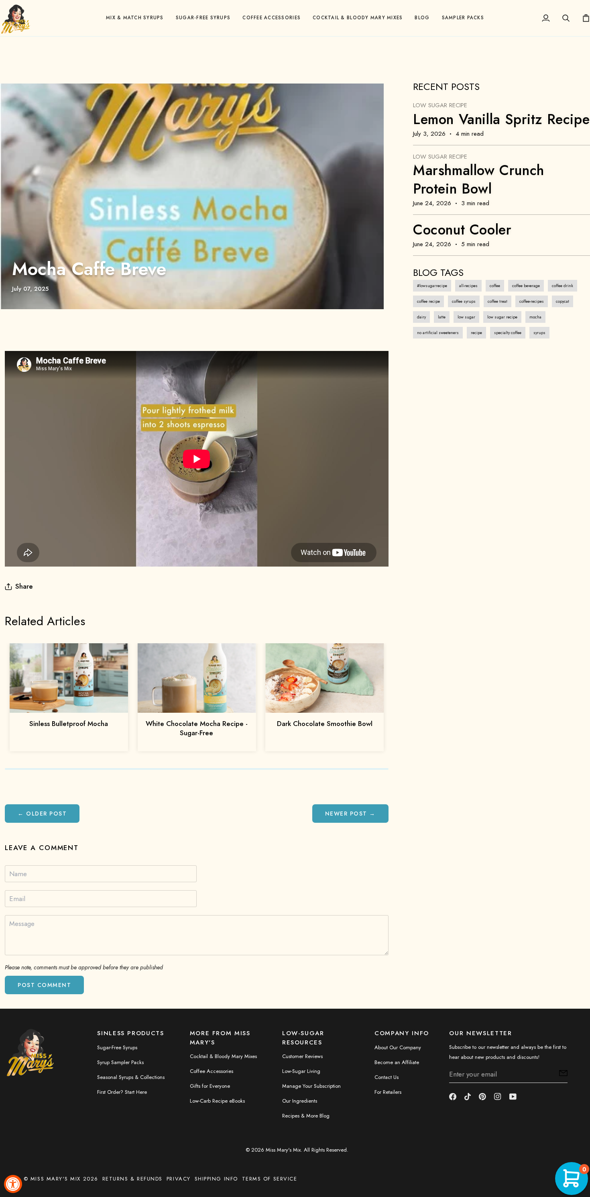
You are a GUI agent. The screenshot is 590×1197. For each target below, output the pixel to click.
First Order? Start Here (122, 1092)
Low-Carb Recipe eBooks (217, 1101)
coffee (495, 286)
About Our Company (397, 1047)
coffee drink (562, 286)
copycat (562, 301)
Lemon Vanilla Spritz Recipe (501, 119)
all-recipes (468, 286)
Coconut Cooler (462, 230)
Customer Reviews (302, 1056)
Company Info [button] (401, 1033)
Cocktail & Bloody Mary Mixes (223, 1056)
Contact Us (386, 1077)
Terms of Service (269, 1179)
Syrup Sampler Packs (120, 1062)
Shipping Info (216, 1179)
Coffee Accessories (211, 1071)
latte (442, 317)
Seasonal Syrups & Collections (131, 1077)
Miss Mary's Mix (283, 1150)
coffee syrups (464, 301)
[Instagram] (497, 1096)
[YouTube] (513, 1096)
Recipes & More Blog (306, 1116)
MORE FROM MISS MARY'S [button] (220, 1038)
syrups (539, 333)
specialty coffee (507, 333)
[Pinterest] (482, 1096)
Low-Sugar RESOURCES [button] (303, 1038)
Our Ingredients (299, 1101)
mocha (535, 317)
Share (24, 586)
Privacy (179, 1179)
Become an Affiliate (396, 1062)
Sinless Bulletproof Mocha (68, 723)
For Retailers (387, 1092)
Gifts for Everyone (210, 1086)
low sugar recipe (502, 317)
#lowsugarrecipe (432, 286)
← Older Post (42, 814)
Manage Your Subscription (311, 1086)
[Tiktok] (467, 1096)
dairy (421, 317)
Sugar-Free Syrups (117, 1047)
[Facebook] (452, 1096)
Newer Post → (350, 814)
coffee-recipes (531, 301)
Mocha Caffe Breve (89, 269)
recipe (476, 333)
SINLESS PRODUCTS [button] (130, 1033)
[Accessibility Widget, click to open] (13, 1184)
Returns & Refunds (132, 1179)
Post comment (44, 985)
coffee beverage (526, 286)
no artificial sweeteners (438, 333)
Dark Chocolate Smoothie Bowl (324, 723)
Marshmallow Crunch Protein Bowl (478, 179)
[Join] (561, 1073)
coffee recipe (428, 301)
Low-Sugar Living (301, 1071)
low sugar (466, 317)
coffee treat (497, 301)
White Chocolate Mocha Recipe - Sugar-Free (197, 728)
